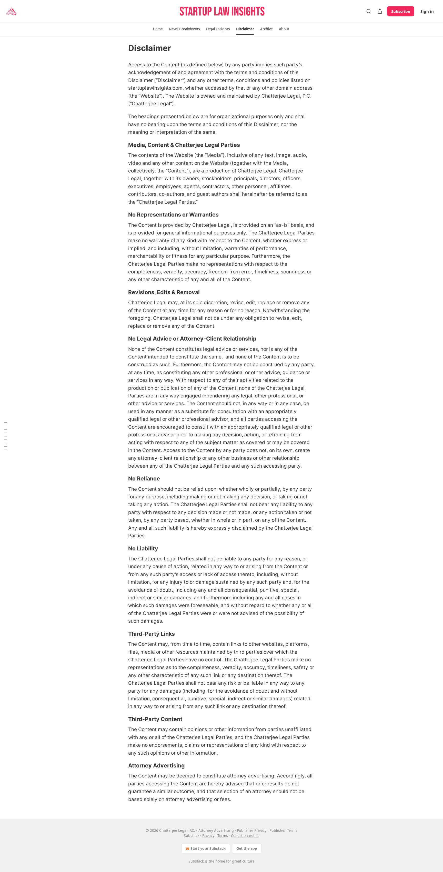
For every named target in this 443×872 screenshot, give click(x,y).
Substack (196, 861)
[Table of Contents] (5, 436)
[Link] (121, 145)
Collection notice (245, 835)
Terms (222, 835)
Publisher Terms (283, 830)
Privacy (208, 835)
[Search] (369, 11)
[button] (158, 29)
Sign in (427, 11)
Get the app (246, 848)
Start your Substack (208, 848)
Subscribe (400, 11)
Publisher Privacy (251, 830)
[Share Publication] (380, 11)
